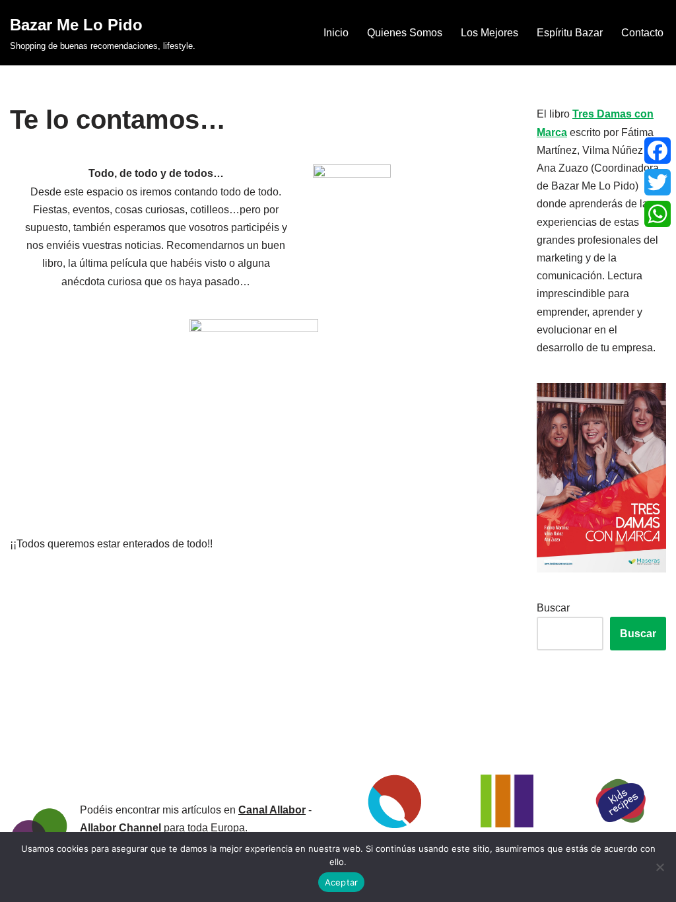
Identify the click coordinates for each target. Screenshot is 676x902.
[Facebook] (657, 150)
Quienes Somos (404, 32)
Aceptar (341, 882)
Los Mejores (489, 32)
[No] (659, 867)
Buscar (553, 607)
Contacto (642, 32)
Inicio (336, 32)
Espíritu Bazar (570, 32)
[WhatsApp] (657, 214)
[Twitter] (657, 182)
